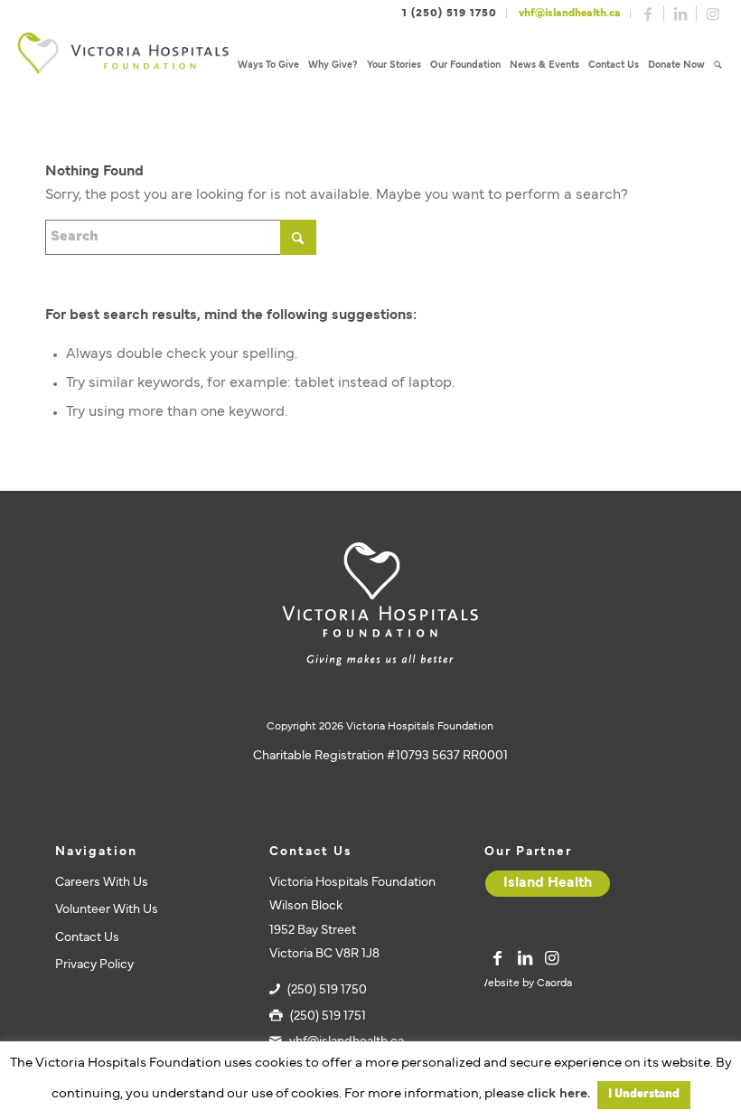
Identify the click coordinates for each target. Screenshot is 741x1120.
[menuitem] (268, 65)
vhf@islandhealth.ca (570, 13)
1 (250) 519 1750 (449, 13)
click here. (558, 1094)
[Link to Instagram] (713, 13)
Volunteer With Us (106, 910)
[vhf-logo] (122, 65)
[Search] (718, 65)
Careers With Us (101, 883)
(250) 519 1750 (327, 990)
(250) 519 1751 (328, 1016)
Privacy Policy (94, 965)
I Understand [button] (644, 1094)
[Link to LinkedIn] (680, 13)
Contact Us (87, 938)
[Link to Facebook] (647, 13)
